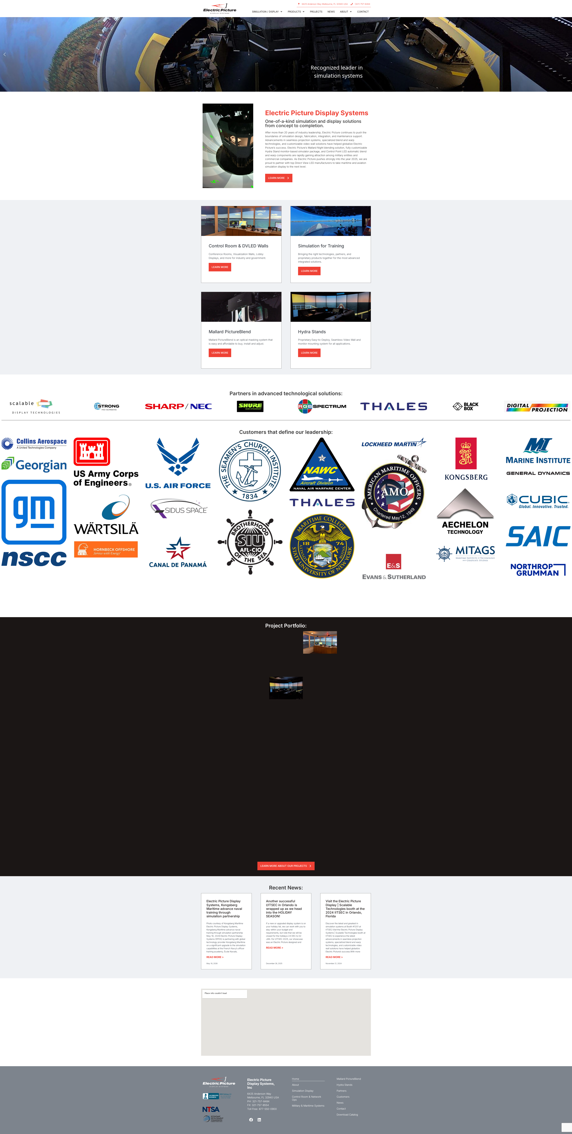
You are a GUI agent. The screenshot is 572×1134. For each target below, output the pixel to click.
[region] (286, 54)
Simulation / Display (265, 11)
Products (294, 11)
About (344, 11)
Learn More (220, 267)
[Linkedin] (259, 1120)
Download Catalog (347, 1114)
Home (295, 1078)
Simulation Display (302, 1090)
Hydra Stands (344, 1084)
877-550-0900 (268, 1108)
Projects (316, 11)
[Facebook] (251, 1120)
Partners (341, 1090)
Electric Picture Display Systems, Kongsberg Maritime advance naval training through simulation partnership (224, 908)
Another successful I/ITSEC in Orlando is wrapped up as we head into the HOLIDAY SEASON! (284, 908)
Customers (343, 1096)
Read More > (215, 957)
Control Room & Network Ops (306, 1098)
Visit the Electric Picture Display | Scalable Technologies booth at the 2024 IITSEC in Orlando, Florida (345, 908)
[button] (4, 54)
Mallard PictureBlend (349, 1078)
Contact (363, 11)
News (331, 11)
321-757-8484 (260, 1101)
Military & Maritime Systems (308, 1105)
